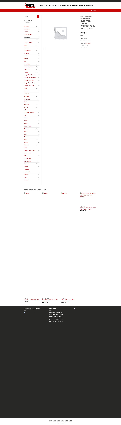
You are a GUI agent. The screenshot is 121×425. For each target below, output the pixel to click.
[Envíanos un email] (95, 1)
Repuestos (26, 163)
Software (26, 174)
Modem (25, 134)
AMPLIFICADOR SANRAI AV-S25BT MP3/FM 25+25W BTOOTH (88, 208)
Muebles (26, 142)
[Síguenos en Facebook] (93, 1)
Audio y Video (88, 16)
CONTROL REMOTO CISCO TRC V (32, 299)
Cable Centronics (28, 42)
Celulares (26, 48)
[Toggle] (38, 26)
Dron (25, 61)
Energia (26, 72)
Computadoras (27, 50)
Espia (25, 88)
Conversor (26, 53)
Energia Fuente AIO (29, 80)
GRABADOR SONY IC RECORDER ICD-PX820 (50, 300)
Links (59, 5)
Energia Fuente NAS (29, 85)
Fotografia (26, 93)
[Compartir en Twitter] (84, 46)
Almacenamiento (28, 34)
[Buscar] (89, 10)
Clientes (48, 5)
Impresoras (26, 104)
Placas (25, 147)
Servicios (42, 5)
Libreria (26, 120)
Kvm (25, 115)
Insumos (26, 107)
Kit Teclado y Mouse (29, 112)
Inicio (81, 16)
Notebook (26, 145)
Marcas (54, 5)
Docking (26, 58)
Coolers (26, 56)
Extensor (26, 91)
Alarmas (26, 31)
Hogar (25, 101)
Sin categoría (27, 172)
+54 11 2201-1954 (57, 318)
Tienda (69, 5)
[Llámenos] (96, 1)
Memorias (26, 128)
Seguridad (26, 169)
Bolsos (25, 39)
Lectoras (26, 118)
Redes (25, 155)
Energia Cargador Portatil (30, 77)
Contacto (75, 5)
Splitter (25, 177)
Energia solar (88, 5)
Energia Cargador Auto (29, 75)
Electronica (26, 69)
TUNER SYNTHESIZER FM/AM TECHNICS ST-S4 (68, 300)
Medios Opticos (27, 126)
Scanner (26, 166)
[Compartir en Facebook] (82, 46)
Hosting (64, 5)
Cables (25, 45)
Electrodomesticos (28, 66)
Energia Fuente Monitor (29, 83)
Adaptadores (27, 29)
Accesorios (26, 26)
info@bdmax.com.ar (58, 321)
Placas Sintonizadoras (29, 150)
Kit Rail (25, 109)
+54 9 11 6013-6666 (57, 319)
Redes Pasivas (27, 161)
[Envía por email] (87, 46)
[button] (94, 10)
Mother (25, 139)
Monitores (26, 136)
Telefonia (26, 180)
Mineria (25, 131)
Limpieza (26, 123)
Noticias (81, 5)
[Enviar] (38, 16)
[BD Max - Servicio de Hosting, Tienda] (31, 5)
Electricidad (27, 64)
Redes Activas (27, 158)
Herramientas (27, 99)
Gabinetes (26, 96)
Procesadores (27, 153)
